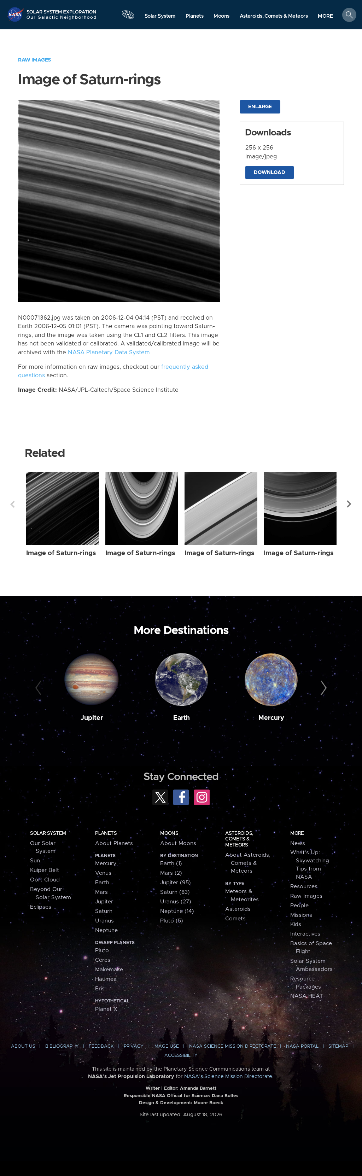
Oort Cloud (45, 880)
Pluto (102, 950)
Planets (106, 833)
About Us (23, 1046)
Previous (12, 504)
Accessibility (181, 1055)
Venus (103, 873)
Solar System (48, 833)
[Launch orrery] (128, 16)
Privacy (134, 1046)
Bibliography (62, 1046)
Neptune (106, 930)
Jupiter (92, 718)
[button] (325, 16)
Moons (169, 833)
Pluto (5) (171, 921)
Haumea (106, 979)
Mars (101, 892)
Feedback (101, 1046)
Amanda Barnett (198, 1088)
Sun (35, 860)
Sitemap (338, 1046)
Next (349, 504)
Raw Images (34, 60)
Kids (295, 924)
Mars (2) (171, 873)
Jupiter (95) (175, 882)
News (297, 843)
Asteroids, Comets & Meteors (239, 839)
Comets (235, 918)
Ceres (102, 960)
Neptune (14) (177, 911)
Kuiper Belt (44, 870)
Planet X (106, 1009)
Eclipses (40, 907)
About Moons (178, 843)
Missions (301, 915)
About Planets (114, 843)
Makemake (109, 969)
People (299, 905)
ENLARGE (260, 106)
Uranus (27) (175, 901)
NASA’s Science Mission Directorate (228, 1076)
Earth (181, 718)
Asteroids (238, 909)
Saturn (103, 911)
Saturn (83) (175, 892)
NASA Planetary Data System (109, 352)
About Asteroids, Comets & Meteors (247, 863)
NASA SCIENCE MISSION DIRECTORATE (232, 1046)
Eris (100, 988)
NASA (16, 14)
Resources (303, 886)
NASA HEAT (306, 996)
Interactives (305, 934)
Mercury (271, 718)
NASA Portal (302, 1046)
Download (269, 172)
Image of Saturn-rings (61, 553)
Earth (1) (171, 863)
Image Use (166, 1046)
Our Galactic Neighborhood (61, 19)
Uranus (104, 921)
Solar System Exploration (61, 9)
